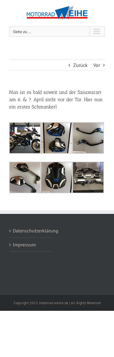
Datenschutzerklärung (31, 231)
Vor (96, 65)
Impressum (24, 245)
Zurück (80, 65)
